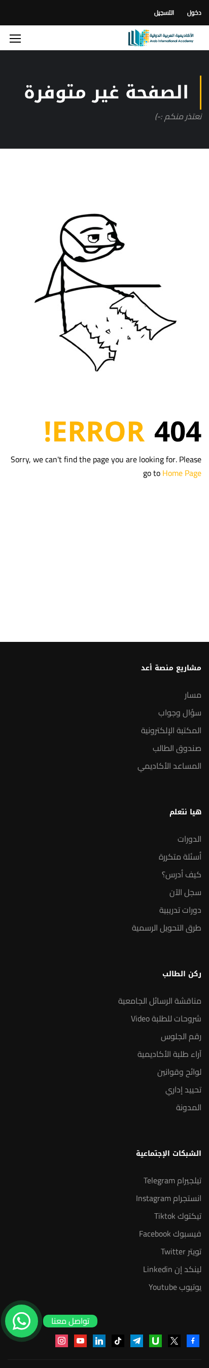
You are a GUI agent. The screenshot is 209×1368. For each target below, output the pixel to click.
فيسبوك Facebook (170, 1233)
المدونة (188, 1107)
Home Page (181, 473)
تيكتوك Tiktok (177, 1215)
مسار (193, 694)
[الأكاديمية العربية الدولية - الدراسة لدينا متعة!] (161, 38)
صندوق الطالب (177, 748)
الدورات (189, 838)
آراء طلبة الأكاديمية (169, 1054)
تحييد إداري (183, 1089)
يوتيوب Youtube (175, 1286)
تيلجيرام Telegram (172, 1180)
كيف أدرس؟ (181, 874)
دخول (194, 12)
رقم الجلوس (181, 1036)
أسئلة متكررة (180, 856)
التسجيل (164, 12)
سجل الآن (185, 892)
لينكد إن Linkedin (172, 1269)
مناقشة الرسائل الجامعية (159, 1000)
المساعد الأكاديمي (169, 765)
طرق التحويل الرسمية (166, 927)
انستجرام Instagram (168, 1198)
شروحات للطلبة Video (166, 1018)
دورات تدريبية (180, 909)
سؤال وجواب (179, 712)
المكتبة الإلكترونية (171, 730)
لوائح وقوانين (179, 1071)
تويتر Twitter (181, 1251)
